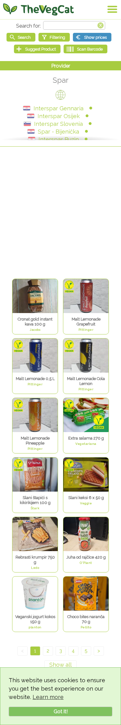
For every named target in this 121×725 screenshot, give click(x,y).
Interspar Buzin (58, 139)
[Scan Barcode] (85, 49)
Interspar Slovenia (58, 124)
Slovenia (27, 123)
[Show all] (60, 665)
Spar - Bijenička (58, 131)
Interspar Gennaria (58, 108)
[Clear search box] (100, 25)
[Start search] (21, 37)
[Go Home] (38, 9)
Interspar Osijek (59, 116)
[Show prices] (92, 37)
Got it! (61, 711)
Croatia (26, 108)
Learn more (48, 697)
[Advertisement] (60, 213)
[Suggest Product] (37, 49)
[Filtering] (54, 37)
